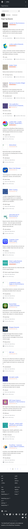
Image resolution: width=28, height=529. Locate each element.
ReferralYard (12, 145)
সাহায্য (2, 489)
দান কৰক (17, 492)
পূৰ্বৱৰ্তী (7, 469)
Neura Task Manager (15, 168)
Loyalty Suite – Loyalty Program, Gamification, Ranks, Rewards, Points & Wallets (16, 122)
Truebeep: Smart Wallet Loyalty (14, 240)
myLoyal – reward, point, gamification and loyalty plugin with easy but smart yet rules (16, 424)
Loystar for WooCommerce (16, 23)
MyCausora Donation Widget (17, 83)
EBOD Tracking (13, 189)
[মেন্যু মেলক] (26, 2)
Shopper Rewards (14, 327)
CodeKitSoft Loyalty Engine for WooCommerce (16, 283)
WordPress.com (5, 498)
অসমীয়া (5, 511)
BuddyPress (4, 505)
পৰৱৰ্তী (20, 469)
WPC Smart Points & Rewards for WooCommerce (17, 401)
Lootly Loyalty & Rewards (16, 44)
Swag (17, 494)
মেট (2, 500)
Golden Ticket (13, 65)
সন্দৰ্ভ (2, 476)
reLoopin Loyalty (13, 377)
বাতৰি (2, 478)
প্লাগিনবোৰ (16, 480)
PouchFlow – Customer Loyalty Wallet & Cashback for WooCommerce (16, 445)
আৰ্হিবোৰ (16, 483)
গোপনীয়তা (3, 483)
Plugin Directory (4, 5)
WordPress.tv (5, 494)
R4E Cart (11, 352)
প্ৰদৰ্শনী (16, 476)
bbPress (4, 503)
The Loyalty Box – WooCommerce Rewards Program (16, 104)
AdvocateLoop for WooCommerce (14, 215)
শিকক (2, 487)
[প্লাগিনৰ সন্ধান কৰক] (19, 11)
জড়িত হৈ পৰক (17, 487)
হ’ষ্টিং (2, 480)
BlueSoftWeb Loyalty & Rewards (14, 304)
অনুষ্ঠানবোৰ (16, 489)
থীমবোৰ (16, 478)
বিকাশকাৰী (3, 492)
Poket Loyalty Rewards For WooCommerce (15, 261)
